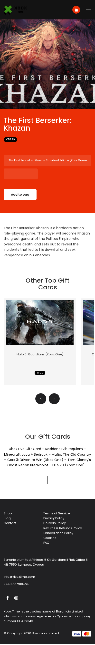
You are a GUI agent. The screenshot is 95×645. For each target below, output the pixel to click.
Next (54, 398)
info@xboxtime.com (19, 577)
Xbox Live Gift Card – (27, 448)
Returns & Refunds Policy (62, 528)
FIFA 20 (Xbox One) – (70, 465)
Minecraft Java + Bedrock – (28, 454)
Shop (8, 513)
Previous (40, 398)
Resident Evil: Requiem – (65, 448)
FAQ (46, 543)
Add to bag (20, 195)
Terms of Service (56, 513)
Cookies (49, 538)
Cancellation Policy (58, 533)
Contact (10, 523)
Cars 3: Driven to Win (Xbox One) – (37, 459)
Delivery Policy (54, 523)
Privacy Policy (53, 518)
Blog (7, 518)
